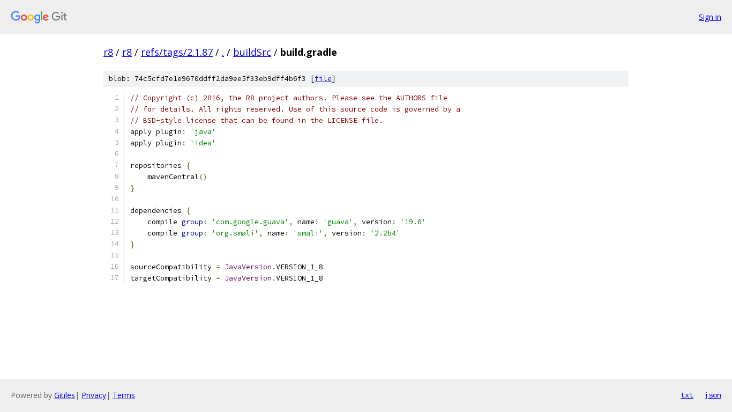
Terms (124, 395)
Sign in (710, 17)
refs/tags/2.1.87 (177, 52)
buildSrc (252, 52)
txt (687, 395)
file (323, 78)
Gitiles (64, 395)
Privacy (93, 395)
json (712, 395)
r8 (108, 52)
